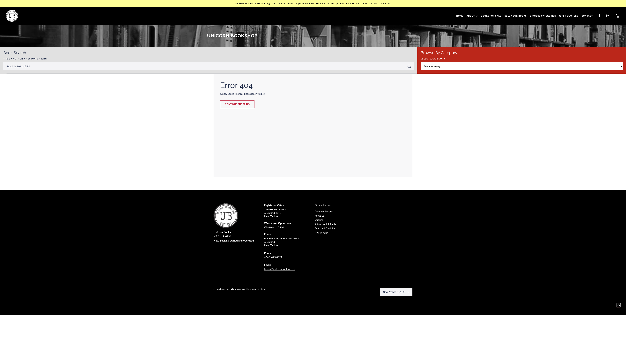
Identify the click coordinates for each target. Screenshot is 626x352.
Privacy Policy (321, 232)
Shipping (319, 220)
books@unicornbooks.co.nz (279, 269)
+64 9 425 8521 (273, 257)
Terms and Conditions (325, 228)
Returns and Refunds (325, 224)
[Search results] (410, 66)
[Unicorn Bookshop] (11, 16)
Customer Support (324, 211)
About (471, 16)
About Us (319, 215)
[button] (472, 16)
